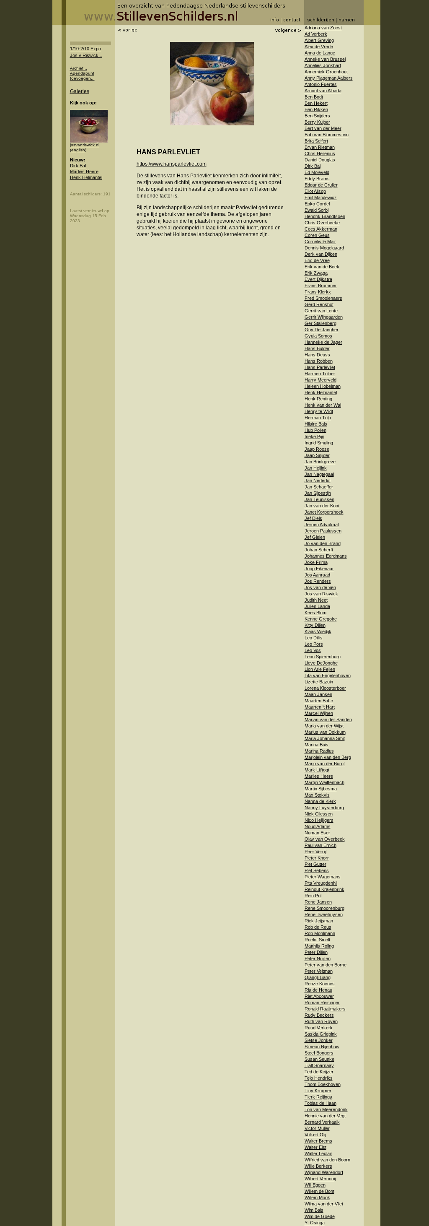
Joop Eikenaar (319, 568)
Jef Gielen (315, 537)
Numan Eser (317, 832)
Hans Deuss (317, 354)
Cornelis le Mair (320, 241)
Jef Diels (313, 518)
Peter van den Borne (325, 964)
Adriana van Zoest (323, 27)
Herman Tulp (318, 417)
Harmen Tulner (320, 373)
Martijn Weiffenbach (324, 782)
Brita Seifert (316, 140)
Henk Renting (318, 398)
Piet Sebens (317, 870)
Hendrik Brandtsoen (325, 216)
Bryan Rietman (320, 147)
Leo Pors (314, 644)
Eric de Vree (317, 260)
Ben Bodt (314, 96)
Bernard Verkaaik (322, 1122)
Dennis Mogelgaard (324, 247)
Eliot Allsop (315, 191)
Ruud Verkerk (319, 1027)
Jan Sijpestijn (318, 493)
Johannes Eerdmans (326, 555)
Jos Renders (318, 581)
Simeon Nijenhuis (322, 1046)
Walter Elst (315, 1147)
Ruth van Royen (321, 1021)
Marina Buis (316, 744)
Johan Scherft (319, 549)
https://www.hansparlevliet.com (172, 164)
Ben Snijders (317, 115)
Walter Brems (318, 1140)
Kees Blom (315, 612)
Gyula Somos (318, 335)
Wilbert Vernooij (320, 1178)
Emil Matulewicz (321, 197)
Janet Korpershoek (324, 511)
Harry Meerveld (320, 379)
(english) (78, 150)
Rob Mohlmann (320, 933)
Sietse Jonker (319, 1040)
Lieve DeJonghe (321, 662)
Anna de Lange (320, 52)
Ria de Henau (318, 989)
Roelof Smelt (317, 939)
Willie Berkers (318, 1166)
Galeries (79, 91)
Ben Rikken (316, 109)
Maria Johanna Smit (325, 738)
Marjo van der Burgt (325, 763)
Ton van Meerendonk (326, 1109)
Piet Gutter (315, 864)
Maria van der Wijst (324, 725)
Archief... (78, 68)
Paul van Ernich (320, 845)
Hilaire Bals (316, 423)
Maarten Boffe (319, 700)
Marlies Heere (84, 171)
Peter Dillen (316, 952)
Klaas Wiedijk (318, 631)
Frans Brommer (321, 285)
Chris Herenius (320, 153)
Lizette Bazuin (319, 681)
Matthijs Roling (319, 945)
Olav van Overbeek (325, 839)
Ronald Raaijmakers (325, 1008)
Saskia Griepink (321, 1033)
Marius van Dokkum (325, 732)
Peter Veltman (319, 971)
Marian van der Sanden (328, 719)
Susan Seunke (319, 1059)
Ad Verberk (316, 33)
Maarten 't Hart (320, 706)
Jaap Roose (317, 449)
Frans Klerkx (318, 291)
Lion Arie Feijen (320, 669)
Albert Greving (319, 40)
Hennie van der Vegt (325, 1115)
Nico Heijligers (319, 820)
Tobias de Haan (320, 1103)
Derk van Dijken (321, 254)
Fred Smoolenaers (323, 298)
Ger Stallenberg (320, 323)
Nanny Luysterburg (324, 807)
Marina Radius (319, 750)
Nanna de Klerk (320, 801)
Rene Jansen (318, 901)
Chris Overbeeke (322, 222)
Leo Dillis (314, 637)
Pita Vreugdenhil (321, 883)
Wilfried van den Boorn (327, 1159)
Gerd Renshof (319, 304)
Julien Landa (317, 606)
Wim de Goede (320, 1216)
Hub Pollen (315, 430)
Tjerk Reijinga (318, 1096)
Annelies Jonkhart (323, 65)
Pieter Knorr (317, 857)
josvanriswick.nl (84, 145)
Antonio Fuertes (321, 84)
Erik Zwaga (316, 272)
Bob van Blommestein (327, 134)
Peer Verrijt (316, 851)
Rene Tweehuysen (324, 914)
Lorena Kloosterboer (325, 688)
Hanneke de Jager (323, 342)
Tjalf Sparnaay (319, 1065)
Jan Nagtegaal (319, 474)
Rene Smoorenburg (324, 908)
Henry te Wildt (319, 411)
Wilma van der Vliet (324, 1203)
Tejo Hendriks (319, 1078)
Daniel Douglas (320, 159)
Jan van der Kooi (322, 505)
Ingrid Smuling (319, 442)
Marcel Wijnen (319, 713)
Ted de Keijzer (319, 1071)
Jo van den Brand (323, 543)
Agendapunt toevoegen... (82, 76)
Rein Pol (313, 895)
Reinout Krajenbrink (324, 889)
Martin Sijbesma (321, 788)
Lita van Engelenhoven (328, 675)
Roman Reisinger (322, 1002)
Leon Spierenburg (323, 656)
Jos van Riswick (321, 593)
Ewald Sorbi (316, 210)
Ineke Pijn (314, 436)
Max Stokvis (317, 794)
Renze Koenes (320, 983)
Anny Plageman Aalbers (329, 78)
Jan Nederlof (318, 480)
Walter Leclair (318, 1153)
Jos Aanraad (317, 574)
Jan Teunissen (319, 499)
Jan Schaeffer (319, 486)
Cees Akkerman (321, 228)
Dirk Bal (78, 165)
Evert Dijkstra (318, 279)
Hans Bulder (317, 348)
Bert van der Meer (323, 128)
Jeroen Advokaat (322, 524)
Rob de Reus (318, 927)
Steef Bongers (319, 1052)
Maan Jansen (318, 694)
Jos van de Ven (320, 587)
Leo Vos (313, 650)
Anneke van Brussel (325, 59)
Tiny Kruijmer (318, 1090)
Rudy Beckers (319, 1015)
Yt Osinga (315, 1222)
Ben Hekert (316, 103)
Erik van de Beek (322, 266)
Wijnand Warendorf (324, 1172)
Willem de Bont (319, 1191)
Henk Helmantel (86, 177)
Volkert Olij (315, 1134)
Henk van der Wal (323, 405)
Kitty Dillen (315, 625)
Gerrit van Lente (321, 310)
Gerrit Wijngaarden (324, 316)
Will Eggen (315, 1184)
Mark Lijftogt (317, 769)
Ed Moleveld (317, 172)
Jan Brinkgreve (320, 461)
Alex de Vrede (319, 46)
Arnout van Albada (323, 90)
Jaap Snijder (317, 455)
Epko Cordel (317, 203)
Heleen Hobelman (323, 386)
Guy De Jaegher (322, 329)
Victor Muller (317, 1128)
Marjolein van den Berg (328, 757)
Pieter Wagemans (323, 876)
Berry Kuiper (317, 122)
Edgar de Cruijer (321, 184)
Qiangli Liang (318, 977)
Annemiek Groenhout (326, 71)
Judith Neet (316, 600)
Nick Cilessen (319, 813)
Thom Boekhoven (323, 1084)
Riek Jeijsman (319, 920)
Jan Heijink (316, 467)
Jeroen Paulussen (323, 530)
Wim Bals (314, 1210)
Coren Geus (317, 235)
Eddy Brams (317, 178)
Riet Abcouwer (319, 996)
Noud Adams (318, 826)
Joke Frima (316, 562)
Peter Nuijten (318, 958)
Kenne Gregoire (321, 618)
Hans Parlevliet (320, 367)
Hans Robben (319, 361)
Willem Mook (317, 1197)
